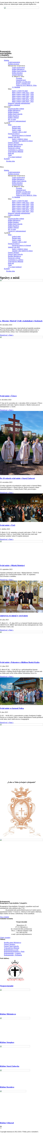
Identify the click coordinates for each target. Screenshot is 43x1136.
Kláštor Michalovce (18, 69)
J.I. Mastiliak (16, 87)
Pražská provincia (13, 64)
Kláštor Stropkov (17, 73)
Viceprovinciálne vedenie (16, 108)
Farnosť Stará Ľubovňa (15, 144)
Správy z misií (16, 130)
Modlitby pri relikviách (23, 82)
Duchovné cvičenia (14, 148)
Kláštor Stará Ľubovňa (19, 71)
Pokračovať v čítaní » (7, 335)
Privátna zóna (10, 161)
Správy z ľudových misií (20, 91)
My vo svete (12, 119)
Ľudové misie (16, 126)
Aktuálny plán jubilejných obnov (22, 141)
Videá (10, 155)
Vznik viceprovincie (18, 67)
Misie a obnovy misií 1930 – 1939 (23, 94)
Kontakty (7, 159)
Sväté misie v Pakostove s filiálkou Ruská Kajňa (20, 662)
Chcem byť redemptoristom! (17, 121)
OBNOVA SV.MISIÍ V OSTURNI (14, 616)
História (6, 60)
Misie (10, 125)
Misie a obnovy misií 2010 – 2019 (23, 100)
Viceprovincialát (6, 986)
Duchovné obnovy (14, 134)
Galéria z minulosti (14, 105)
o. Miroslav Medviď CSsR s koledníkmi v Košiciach (21, 321)
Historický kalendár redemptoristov (19, 103)
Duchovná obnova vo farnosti (21, 135)
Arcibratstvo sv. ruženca (15, 150)
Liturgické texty (21, 80)
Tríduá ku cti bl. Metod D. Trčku (26, 85)
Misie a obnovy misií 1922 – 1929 (23, 92)
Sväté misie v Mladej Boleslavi (12, 565)
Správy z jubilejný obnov (20, 139)
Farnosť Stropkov (13, 142)
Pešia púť (11, 153)
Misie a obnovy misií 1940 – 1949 (23, 96)
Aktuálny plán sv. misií (19, 132)
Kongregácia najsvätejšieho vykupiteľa (6, 54)
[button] (21, 167)
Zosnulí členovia (17, 74)
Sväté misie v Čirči (7, 525)
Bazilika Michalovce (14, 146)
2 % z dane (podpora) (15, 157)
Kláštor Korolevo (13, 116)
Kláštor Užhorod (13, 117)
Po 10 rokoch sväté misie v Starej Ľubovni (17, 478)
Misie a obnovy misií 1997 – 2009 (23, 98)
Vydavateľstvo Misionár (15, 151)
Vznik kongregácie (14, 62)
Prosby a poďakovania (23, 83)
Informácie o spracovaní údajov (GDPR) (13, 1133)
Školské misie (16, 128)
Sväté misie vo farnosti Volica (12, 708)
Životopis (19, 78)
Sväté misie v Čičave (8, 396)
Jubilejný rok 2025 (14, 137)
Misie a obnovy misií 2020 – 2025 (23, 101)
